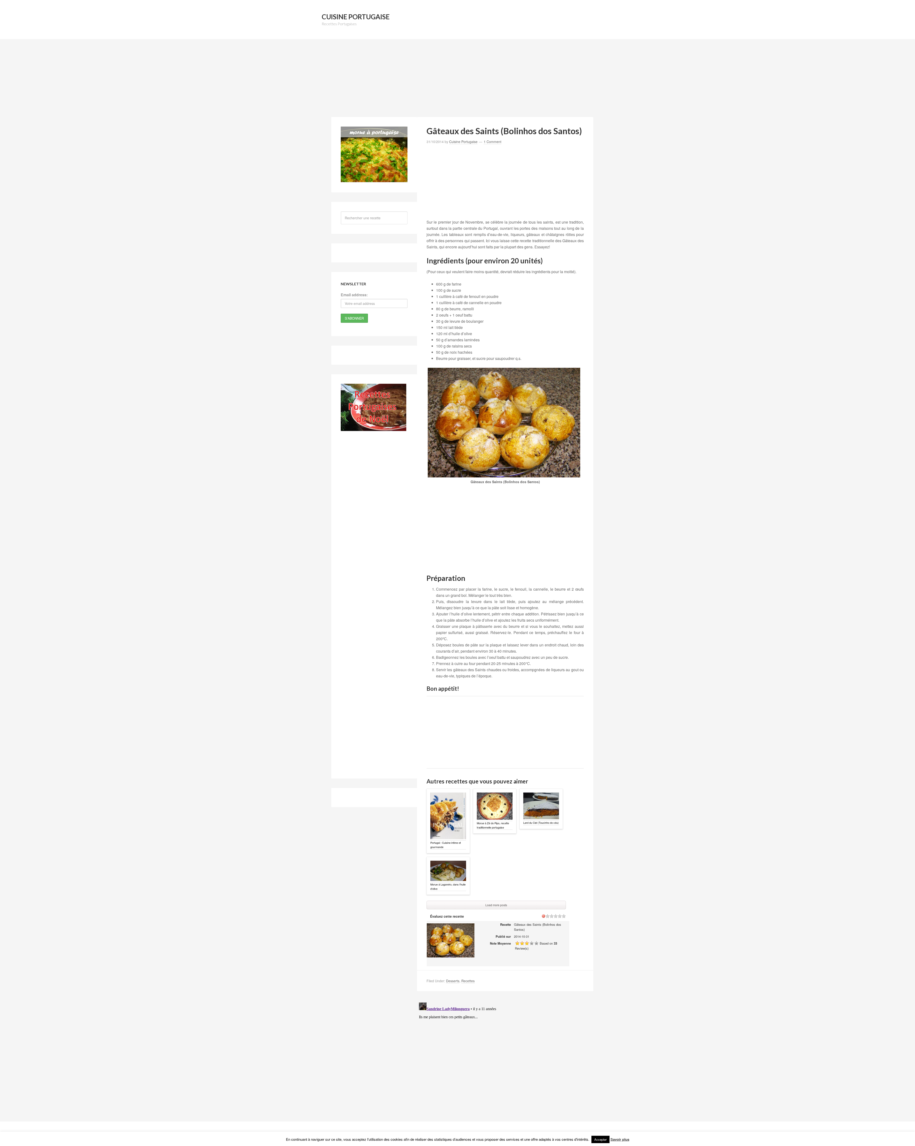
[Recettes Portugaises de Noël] (373, 428)
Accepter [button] (600, 1139)
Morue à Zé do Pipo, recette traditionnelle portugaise (493, 825)
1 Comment (492, 141)
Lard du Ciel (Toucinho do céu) (541, 822)
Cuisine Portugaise (356, 17)
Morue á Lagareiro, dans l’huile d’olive (448, 886)
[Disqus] (505, 1060)
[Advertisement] (457, 81)
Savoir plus (619, 1139)
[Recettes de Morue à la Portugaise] (374, 180)
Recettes (468, 980)
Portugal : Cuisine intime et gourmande (445, 845)
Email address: (354, 294)
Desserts (452, 980)
